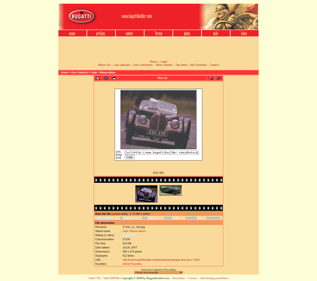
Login (164, 61)
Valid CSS (94, 278)
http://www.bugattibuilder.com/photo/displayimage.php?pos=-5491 (161, 259)
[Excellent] (193, 218)
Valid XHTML (111, 278)
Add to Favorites (132, 263)
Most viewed (164, 64)
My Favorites (198, 64)
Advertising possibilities (214, 278)
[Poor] (127, 218)
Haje (94, 72)
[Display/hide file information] (106, 78)
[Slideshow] (114, 78)
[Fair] (149, 218)
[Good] (171, 218)
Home (153, 61)
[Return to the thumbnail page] (98, 78)
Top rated (181, 64)
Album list (104, 64)
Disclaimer (178, 278)
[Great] (213, 218)
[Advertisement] (158, 47)
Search (214, 64)
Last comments (143, 64)
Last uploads (122, 64)
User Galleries (80, 72)
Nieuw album (108, 72)
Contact (192, 278)
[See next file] (219, 78)
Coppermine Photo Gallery (164, 270)
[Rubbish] (105, 218)
